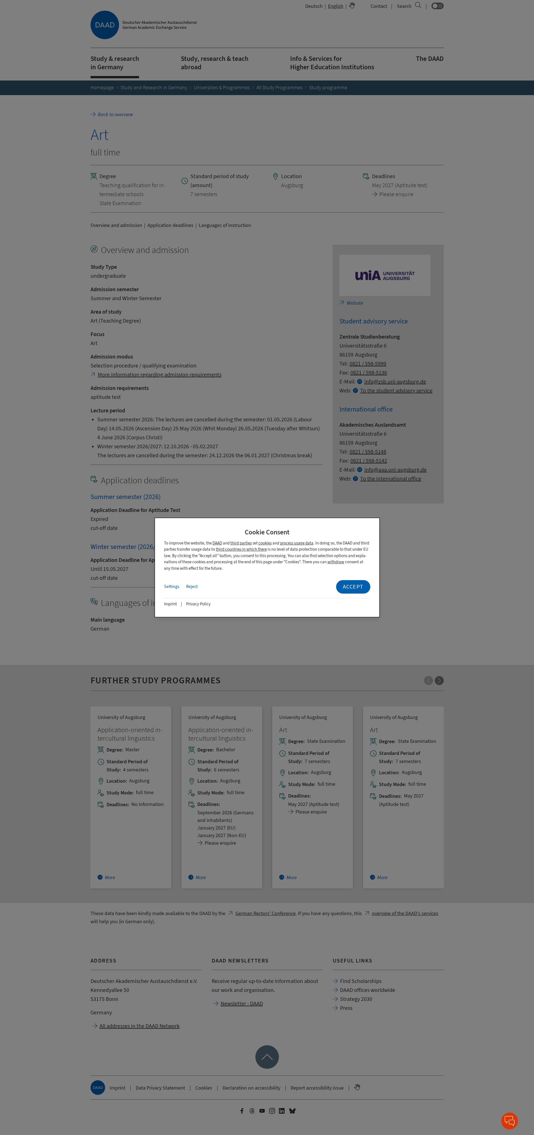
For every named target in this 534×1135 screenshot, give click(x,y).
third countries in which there (241, 549)
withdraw (335, 562)
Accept (353, 586)
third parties (241, 543)
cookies (265, 543)
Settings (171, 586)
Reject (192, 586)
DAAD (217, 543)
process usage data (296, 543)
